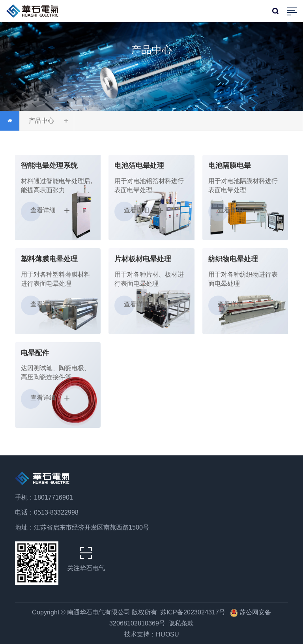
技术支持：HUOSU (151, 634)
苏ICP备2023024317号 (193, 612)
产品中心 (41, 120)
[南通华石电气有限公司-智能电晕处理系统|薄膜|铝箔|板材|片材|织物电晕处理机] (34, 9)
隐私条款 (181, 623)
